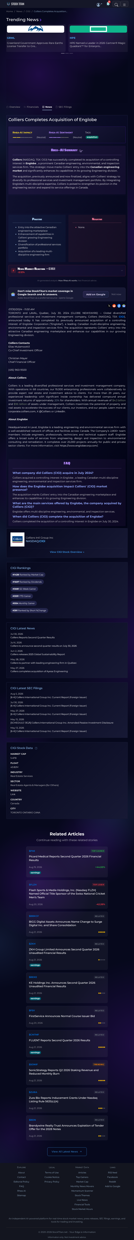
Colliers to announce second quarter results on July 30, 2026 (43, 646)
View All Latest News (65, 1151)
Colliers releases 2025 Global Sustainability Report (37, 654)
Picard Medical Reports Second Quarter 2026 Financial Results (65, 858)
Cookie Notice (51, 1177)
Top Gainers (82, 1177)
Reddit (112, 1181)
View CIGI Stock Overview (67, 552)
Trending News (22, 19)
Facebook (112, 1177)
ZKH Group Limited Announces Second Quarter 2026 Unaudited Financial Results (64, 951)
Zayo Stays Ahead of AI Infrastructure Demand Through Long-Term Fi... (98, 44)
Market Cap (18, 754)
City (13, 808)
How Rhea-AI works (67, 280)
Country (16, 799)
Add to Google (112, 1186)
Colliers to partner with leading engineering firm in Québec (43, 663)
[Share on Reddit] (113, 306)
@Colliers (45, 411)
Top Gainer (98, 851)
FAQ (21, 1186)
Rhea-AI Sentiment (61, 132)
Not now (116, 294)
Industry (16, 772)
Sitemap (21, 1195)
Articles (82, 1172)
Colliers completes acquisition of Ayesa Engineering (39, 671)
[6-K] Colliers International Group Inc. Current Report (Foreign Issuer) (48, 697)
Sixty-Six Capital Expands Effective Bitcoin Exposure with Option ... (32, 44)
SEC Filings (65, 106)
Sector (15, 781)
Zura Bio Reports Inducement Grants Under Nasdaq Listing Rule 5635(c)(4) (63, 1099)
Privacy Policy (51, 1181)
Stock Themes (82, 1195)
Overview (14, 106)
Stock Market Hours (82, 1209)
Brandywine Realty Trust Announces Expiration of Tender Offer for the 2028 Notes (66, 1127)
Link (12, 794)
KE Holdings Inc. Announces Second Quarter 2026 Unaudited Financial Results (62, 984)
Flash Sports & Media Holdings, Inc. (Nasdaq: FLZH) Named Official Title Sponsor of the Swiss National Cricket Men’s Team (67, 893)
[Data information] (36, 748)
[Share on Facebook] (118, 306)
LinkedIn (60, 411)
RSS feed (112, 1172)
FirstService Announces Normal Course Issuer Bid (62, 1016)
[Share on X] (108, 306)
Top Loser (98, 885)
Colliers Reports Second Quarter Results (32, 637)
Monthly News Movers (82, 1186)
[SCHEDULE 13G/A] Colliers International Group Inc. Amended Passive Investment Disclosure (61, 722)
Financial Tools (82, 1204)
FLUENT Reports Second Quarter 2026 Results (59, 1040)
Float (14, 763)
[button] (99, 4)
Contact (21, 1177)
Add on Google (95, 294)
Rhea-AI (21, 1190)
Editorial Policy (21, 1181)
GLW (73, 37)
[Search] (116, 4)
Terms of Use (52, 1172)
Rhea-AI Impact (22, 132)
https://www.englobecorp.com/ (79, 445)
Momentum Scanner (82, 1190)
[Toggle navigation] (124, 4)
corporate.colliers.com (22, 411)
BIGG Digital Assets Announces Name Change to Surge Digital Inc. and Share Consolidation (65, 923)
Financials (33, 106)
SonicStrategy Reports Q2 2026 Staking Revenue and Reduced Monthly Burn (64, 1071)
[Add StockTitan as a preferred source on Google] (123, 306)
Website (15, 790)
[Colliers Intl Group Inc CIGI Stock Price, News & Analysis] (17, 539)
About (21, 1172)
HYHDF (12, 37)
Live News (82, 1200)
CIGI (121, 316)
